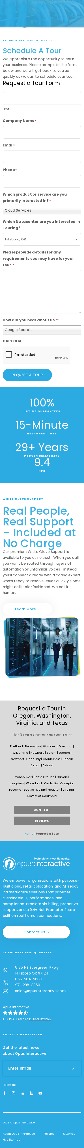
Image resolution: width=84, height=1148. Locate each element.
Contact (42, 810)
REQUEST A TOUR (27, 374)
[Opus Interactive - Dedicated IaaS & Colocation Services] (36, 863)
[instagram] (13, 1093)
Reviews (42, 821)
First (6, 109)
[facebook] (4, 1093)
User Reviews (40, 1019)
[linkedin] (22, 1093)
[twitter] (31, 1093)
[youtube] (40, 1093)
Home (29, 833)
